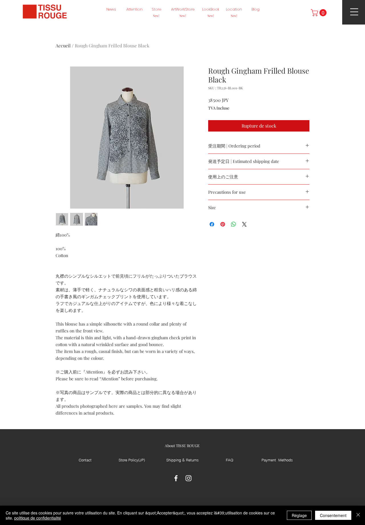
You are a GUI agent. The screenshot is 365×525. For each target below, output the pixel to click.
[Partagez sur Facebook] (211, 224)
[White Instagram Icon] (188, 478)
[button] (319, 12)
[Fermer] (358, 515)
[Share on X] (244, 224)
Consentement (333, 515)
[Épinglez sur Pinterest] (222, 224)
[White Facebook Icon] (176, 478)
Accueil (63, 46)
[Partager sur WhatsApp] (233, 224)
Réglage (299, 515)
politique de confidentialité (37, 518)
